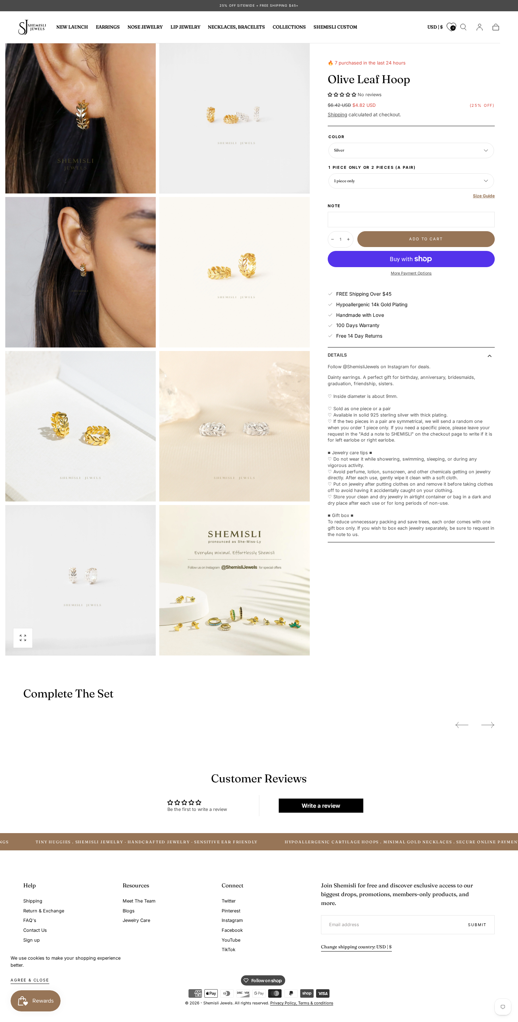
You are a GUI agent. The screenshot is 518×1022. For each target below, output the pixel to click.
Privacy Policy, (284, 1003)
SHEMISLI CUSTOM (335, 27)
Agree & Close (30, 980)
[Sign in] (479, 27)
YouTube (231, 940)
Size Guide (484, 195)
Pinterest (231, 910)
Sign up (31, 940)
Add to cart (426, 238)
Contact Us (35, 930)
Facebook (232, 930)
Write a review (321, 805)
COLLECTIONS (289, 27)
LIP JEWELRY (186, 27)
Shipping (337, 114)
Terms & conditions (315, 1003)
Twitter (229, 901)
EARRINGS (108, 27)
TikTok (228, 949)
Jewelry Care (136, 920)
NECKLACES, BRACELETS (236, 27)
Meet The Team (139, 901)
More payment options (411, 273)
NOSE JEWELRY (145, 27)
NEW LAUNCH (72, 27)
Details (337, 355)
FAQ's (29, 920)
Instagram (232, 920)
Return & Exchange (43, 910)
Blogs (129, 910)
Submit (477, 924)
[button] (435, 28)
